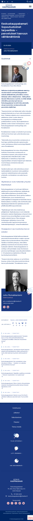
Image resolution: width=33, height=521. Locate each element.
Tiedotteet (22, 13)
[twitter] (16, 324)
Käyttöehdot (15, 513)
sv (4, 1)
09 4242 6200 (18, 494)
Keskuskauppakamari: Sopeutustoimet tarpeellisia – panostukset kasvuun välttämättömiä (13, 17)
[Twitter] (4, 307)
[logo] (9, 6)
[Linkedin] (8, 307)
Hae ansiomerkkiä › (16, 465)
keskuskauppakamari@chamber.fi (17, 496)
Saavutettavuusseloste (10, 511)
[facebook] (13, 324)
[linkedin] (19, 324)
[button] (29, 1)
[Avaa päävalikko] (30, 6)
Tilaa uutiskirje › (17, 441)
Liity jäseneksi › (16, 453)
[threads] (26, 324)
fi (7, 1)
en (12, 1)
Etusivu (3, 13)
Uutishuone (11, 13)
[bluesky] (22, 324)
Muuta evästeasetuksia (24, 513)
